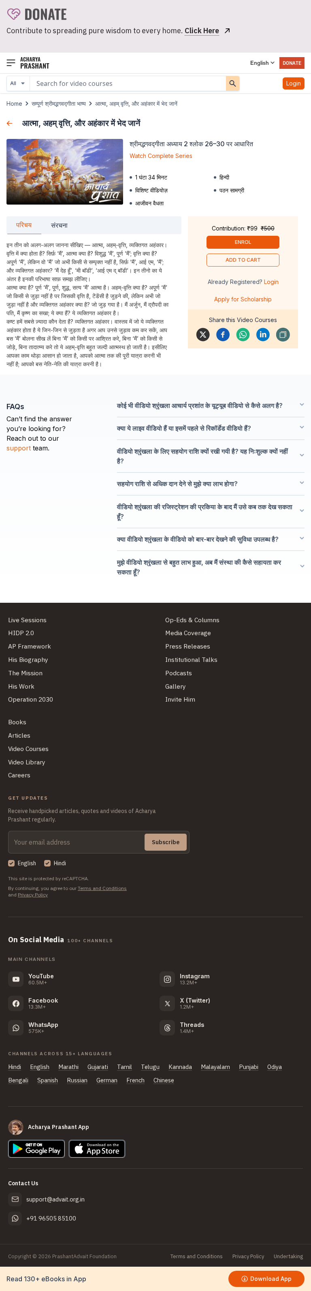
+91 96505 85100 (51, 1218)
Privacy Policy (33, 895)
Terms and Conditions (102, 888)
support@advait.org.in (55, 1199)
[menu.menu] (10, 63)
